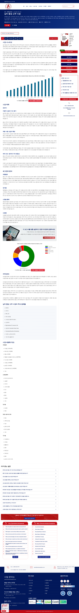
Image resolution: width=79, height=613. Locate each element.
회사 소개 (31, 580)
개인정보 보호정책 (48, 580)
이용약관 (47, 582)
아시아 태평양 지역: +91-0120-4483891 (18, 569)
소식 (30, 593)
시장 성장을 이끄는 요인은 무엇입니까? (10, 476)
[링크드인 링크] (68, 581)
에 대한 (45, 6)
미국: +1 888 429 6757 (69, 105)
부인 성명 (47, 585)
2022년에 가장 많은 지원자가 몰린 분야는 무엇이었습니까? (14, 492)
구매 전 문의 (69, 71)
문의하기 (49, 6)
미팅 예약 (70, 57)
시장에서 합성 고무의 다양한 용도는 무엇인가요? (12, 509)
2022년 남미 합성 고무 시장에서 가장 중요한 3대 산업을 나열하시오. (16, 496)
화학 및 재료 (9, 11)
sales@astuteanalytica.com (69, 115)
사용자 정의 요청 (69, 67)
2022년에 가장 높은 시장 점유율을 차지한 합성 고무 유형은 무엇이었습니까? (17, 489)
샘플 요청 (15, 556)
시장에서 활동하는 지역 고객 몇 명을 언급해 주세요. (13, 506)
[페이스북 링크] (61, 581)
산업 (27, 6)
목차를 (15, 25)
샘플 (8, 25)
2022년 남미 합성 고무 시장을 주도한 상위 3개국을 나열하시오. (15, 499)
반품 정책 (47, 588)
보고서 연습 (69, 64)
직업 (46, 593)
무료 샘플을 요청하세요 (53, 38)
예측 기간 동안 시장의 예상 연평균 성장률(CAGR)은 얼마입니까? (15, 473)
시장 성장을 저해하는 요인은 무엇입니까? (11, 479)
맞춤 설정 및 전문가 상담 (49, 237)
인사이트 (40, 6)
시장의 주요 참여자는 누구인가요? (9, 502)
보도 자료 (35, 6)
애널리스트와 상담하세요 (30, 518)
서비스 (30, 6)
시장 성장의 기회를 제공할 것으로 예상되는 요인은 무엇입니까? (15, 486)
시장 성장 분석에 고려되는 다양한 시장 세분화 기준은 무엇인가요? (16, 483)
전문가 (46, 590)
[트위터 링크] (65, 581)
